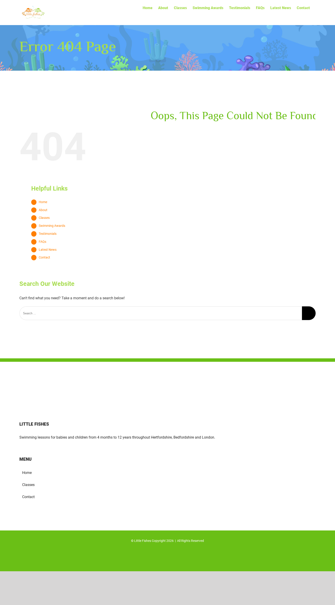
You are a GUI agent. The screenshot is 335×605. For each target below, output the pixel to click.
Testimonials (48, 233)
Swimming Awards (52, 226)
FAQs (42, 241)
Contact (44, 257)
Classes (44, 218)
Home (43, 202)
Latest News (48, 249)
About (43, 210)
